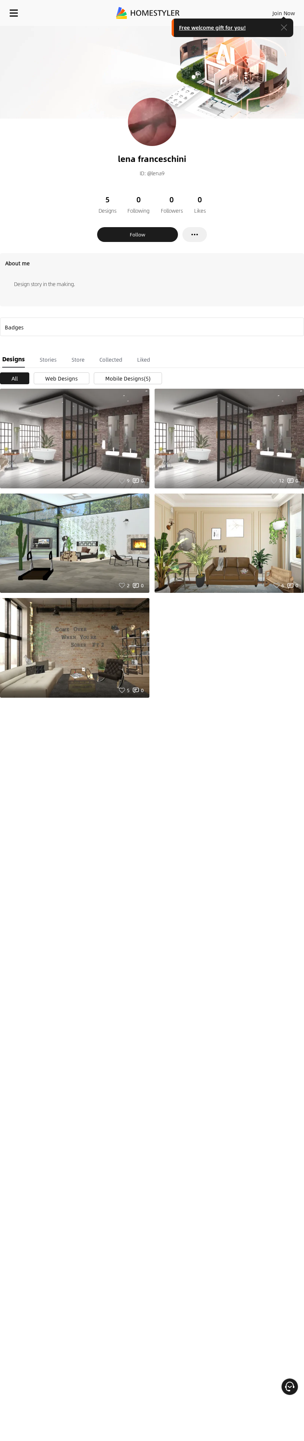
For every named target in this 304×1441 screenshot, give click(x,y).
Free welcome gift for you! (212, 27)
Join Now (283, 13)
